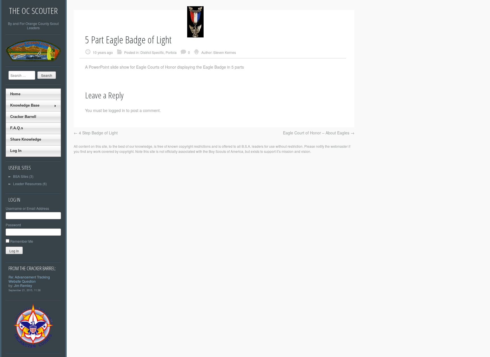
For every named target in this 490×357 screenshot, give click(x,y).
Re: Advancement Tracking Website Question (29, 279)
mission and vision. (296, 151)
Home (15, 94)
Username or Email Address (27, 208)
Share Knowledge (25, 139)
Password (13, 225)
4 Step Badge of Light (96, 133)
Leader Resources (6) (28, 183)
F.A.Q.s (16, 128)
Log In (16, 151)
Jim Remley (23, 285)
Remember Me (21, 241)
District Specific (152, 52)
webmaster (339, 146)
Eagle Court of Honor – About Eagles (318, 133)
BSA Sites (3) (21, 176)
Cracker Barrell (23, 117)
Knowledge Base (24, 105)
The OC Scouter (33, 10)
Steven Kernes (224, 52)
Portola (171, 52)
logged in (117, 110)
